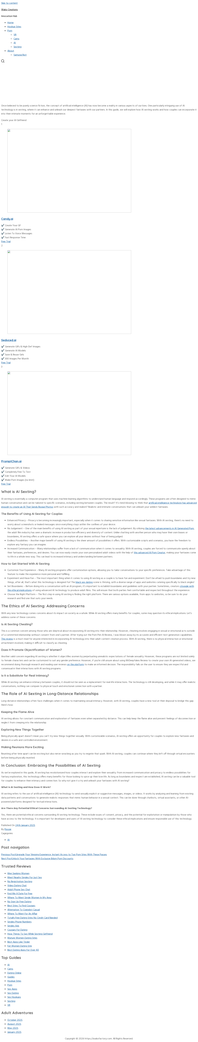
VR (15, 35)
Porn (9, 31)
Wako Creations (9, 10)
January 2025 (14, 1032)
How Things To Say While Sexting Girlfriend (30, 934)
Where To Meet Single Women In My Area (29, 898)
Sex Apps (12, 989)
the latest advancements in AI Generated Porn (169, 529)
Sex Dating (13, 993)
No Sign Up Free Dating (19, 902)
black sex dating (84, 582)
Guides (11, 977)
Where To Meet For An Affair (22, 914)
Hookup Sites (14, 27)
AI (15, 43)
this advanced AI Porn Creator (149, 553)
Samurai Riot (20, 55)
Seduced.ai (8, 340)
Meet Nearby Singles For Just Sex (24, 878)
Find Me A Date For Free (19, 894)
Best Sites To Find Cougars (21, 906)
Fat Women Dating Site (19, 946)
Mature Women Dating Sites (22, 938)
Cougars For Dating (17, 930)
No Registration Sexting (19, 882)
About (10, 51)
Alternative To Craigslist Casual (23, 910)
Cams (16, 39)
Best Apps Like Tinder (18, 942)
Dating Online (14, 973)
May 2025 (12, 1028)
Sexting (18, 47)
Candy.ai (7, 219)
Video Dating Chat (17, 886)
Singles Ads (13, 926)
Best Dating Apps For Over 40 (23, 950)
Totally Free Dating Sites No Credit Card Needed (32, 918)
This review (7, 639)
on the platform (75, 665)
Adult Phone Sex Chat (18, 890)
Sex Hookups (14, 997)
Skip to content (9, 3)
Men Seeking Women (18, 874)
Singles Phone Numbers (19, 922)
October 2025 (14, 1020)
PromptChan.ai (11, 461)
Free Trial (6, 242)
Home (10, 23)
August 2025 (14, 1024)
